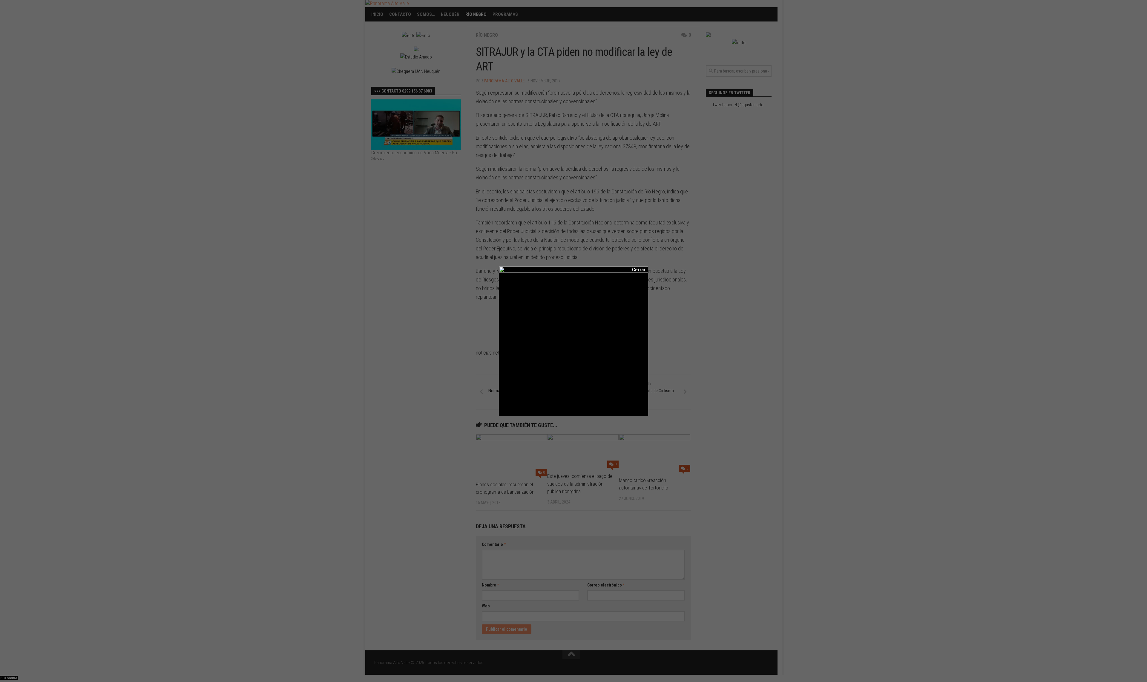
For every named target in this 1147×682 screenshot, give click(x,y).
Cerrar (634, 269)
